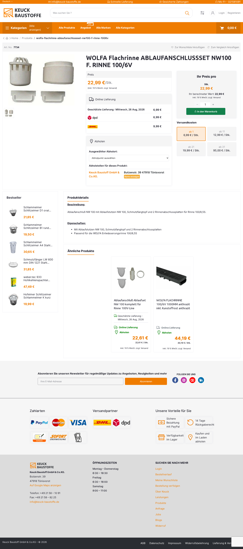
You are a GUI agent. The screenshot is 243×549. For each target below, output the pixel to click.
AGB (143, 543)
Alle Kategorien (125, 27)
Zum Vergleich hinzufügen (224, 47)
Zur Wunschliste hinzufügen (189, 47)
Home (14, 38)
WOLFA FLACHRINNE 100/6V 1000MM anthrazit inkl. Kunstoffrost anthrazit (173, 304)
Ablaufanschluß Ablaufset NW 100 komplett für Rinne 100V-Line (130, 304)
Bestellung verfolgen (167, 485)
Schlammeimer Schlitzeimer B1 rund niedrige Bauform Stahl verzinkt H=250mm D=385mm (37, 226)
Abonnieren (146, 381)
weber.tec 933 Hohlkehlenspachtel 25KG (35, 278)
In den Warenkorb (207, 111)
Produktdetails (78, 197)
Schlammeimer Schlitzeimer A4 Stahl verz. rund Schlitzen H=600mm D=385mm (37, 244)
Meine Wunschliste (166, 480)
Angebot (85, 27)
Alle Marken (103, 27)
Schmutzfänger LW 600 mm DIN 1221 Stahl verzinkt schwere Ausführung (38, 261)
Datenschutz (156, 543)
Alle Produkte (67, 27)
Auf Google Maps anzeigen (45, 485)
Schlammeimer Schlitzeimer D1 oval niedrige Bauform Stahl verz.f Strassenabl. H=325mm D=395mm (37, 209)
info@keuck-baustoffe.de (66, 1)
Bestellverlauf (163, 474)
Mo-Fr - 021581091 (229, 1)
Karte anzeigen (132, 176)
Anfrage (160, 508)
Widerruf (160, 525)
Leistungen (161, 497)
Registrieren (234, 12)
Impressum (174, 543)
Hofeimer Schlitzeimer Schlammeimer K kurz (37, 296)
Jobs (158, 514)
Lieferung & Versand (225, 543)
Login (222, 12)
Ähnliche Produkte (80, 251)
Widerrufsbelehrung (197, 543)
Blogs (158, 520)
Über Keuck (162, 491)
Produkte (27, 38)
